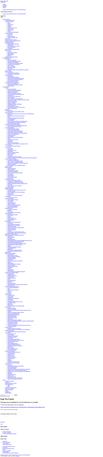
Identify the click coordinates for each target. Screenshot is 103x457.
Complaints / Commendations (13, 298)
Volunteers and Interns (12, 226)
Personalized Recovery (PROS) (14, 46)
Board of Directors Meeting (13, 83)
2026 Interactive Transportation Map (14, 250)
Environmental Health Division (13, 339)
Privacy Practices (11, 347)
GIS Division (7, 196)
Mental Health (10, 45)
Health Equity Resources (12, 92)
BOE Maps (10, 114)
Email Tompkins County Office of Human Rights (17, 232)
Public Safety (7, 50)
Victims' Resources (11, 169)
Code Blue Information (12, 326)
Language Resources (11, 135)
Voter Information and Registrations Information (17, 122)
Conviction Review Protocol (13, 171)
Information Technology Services (11, 233)
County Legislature (8, 71)
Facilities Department (9, 187)
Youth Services (8, 363)
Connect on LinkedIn (7, 432)
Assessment (7, 58)
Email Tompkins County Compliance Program (16, 165)
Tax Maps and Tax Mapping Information (15, 63)
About (4, 379)
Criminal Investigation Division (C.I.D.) (15, 301)
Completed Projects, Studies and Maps (15, 244)
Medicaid (9, 25)
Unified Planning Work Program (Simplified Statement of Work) (20, 240)
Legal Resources (11, 174)
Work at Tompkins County (13, 37)
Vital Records (10, 346)
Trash (9, 288)
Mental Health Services (12, 337)
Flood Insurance (11, 76)
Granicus (17, 455)
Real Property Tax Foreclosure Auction (15, 195)
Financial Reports (11, 193)
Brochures (10, 210)
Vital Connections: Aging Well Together (15, 98)
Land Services (10, 149)
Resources (10, 282)
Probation (9, 55)
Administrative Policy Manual (13, 128)
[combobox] (6, 11)
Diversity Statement (6, 442)
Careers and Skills (8, 33)
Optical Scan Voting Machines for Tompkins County (17, 121)
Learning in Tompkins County (11, 387)
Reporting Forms (11, 220)
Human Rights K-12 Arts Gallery (14, 225)
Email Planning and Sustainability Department (16, 271)
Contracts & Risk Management (13, 129)
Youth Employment (11, 36)
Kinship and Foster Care (12, 27)
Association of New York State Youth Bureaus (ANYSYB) (19, 369)
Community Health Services (13, 341)
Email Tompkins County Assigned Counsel (16, 111)
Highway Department (9, 198)
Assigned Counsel (8, 110)
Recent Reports (10, 136)
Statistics (9, 245)
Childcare (9, 26)
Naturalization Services (12, 150)
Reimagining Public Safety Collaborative (15, 137)
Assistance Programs (9, 21)
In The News (10, 155)
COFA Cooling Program (12, 108)
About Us (9, 291)
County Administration (9, 127)
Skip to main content (4, 0)
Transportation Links (11, 247)
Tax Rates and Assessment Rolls (14, 64)
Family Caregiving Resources (13, 91)
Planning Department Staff (13, 266)
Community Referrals (12, 229)
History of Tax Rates (11, 66)
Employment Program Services (13, 314)
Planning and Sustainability (10, 253)
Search (1, 394)
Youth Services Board (12, 376)
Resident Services (14, 407)
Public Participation (11, 239)
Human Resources (8, 213)
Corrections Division (11, 302)
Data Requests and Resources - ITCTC (15, 251)
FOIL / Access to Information (13, 134)
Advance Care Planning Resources (14, 93)
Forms (9, 116)
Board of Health (8, 70)
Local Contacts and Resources (13, 80)
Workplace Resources (12, 228)
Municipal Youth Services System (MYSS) (16, 366)
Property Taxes (10, 194)
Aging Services (10, 28)
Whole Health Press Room (13, 348)
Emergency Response (9, 179)
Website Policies (8, 392)
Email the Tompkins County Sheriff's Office (16, 305)
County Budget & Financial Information (15, 130)
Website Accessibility (12, 164)
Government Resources (7, 57)
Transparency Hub (11, 285)
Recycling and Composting (13, 287)
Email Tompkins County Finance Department (16, 192)
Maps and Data (10, 262)
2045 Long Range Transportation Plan (15, 242)
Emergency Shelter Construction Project (12, 40)
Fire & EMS (10, 184)
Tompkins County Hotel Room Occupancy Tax (17, 189)
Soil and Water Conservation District (12, 82)
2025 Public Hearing (11, 105)
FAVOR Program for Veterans (13, 152)
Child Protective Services (12, 317)
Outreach (9, 290)
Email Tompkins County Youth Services (15, 377)
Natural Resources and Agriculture (14, 264)
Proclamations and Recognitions (14, 73)
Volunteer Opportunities (12, 100)
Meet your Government (9, 388)
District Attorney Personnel (13, 170)
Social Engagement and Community (14, 90)
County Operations (11, 265)
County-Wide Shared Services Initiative (15, 131)
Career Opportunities (11, 283)
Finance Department (9, 188)
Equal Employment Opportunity (14, 224)
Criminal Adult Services (12, 275)
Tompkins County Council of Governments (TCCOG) (18, 143)
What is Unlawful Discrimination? (14, 222)
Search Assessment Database (13, 62)
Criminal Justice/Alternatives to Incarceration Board (17, 133)
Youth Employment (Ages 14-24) (14, 352)
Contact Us (10, 293)
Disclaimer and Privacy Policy (11, 383)
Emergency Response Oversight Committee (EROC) (18, 183)
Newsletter (10, 360)
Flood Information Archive (13, 81)
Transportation (10, 269)
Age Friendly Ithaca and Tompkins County (16, 94)
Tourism (9, 268)
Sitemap (6, 390)
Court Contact (10, 173)
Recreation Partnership (12, 368)
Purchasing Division (11, 191)
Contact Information (11, 119)
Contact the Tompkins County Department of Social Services (19, 325)
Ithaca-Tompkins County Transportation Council (14, 235)
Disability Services (11, 356)
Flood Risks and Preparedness (13, 77)
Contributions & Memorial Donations (15, 104)
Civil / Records (10, 300)
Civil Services (10, 148)
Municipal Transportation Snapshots (14, 246)
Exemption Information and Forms (14, 61)
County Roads (10, 201)
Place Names (10, 211)
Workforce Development (10, 350)
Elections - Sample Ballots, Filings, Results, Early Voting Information (21, 113)
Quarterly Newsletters (12, 374)
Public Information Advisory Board (14, 126)
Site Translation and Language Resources (10, 452)
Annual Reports (11, 273)
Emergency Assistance (12, 309)
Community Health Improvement (14, 344)
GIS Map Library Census (12, 197)
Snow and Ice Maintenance (13, 206)
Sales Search (10, 68)
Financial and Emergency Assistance (14, 319)
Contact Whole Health (12, 349)
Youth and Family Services (13, 322)
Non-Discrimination (9, 389)
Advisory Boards (11, 254)
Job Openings (10, 338)
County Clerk (7, 38)
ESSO (9, 279)
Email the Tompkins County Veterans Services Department (19, 329)
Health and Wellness (9, 42)
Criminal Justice (11, 175)
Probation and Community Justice (11, 272)
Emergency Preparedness (12, 52)
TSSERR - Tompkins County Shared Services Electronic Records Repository (22, 157)
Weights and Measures (9, 330)
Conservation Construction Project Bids (15, 84)
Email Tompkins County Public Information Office (17, 125)
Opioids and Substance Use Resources (15, 345)
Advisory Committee (11, 102)
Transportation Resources (12, 315)
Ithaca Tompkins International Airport (12, 49)
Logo (1, 424)
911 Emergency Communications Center (15, 181)
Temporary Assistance (12, 308)
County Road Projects (12, 202)
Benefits (9, 216)
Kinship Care (10, 318)
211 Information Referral (10, 20)
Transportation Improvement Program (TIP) (16, 241)
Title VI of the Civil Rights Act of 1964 (15, 160)
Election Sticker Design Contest (14, 123)
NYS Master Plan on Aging (13, 106)
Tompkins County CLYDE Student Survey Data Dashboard (19, 371)
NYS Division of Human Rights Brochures (16, 227)
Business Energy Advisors (13, 255)
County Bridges (11, 200)
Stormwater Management (12, 207)
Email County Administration (13, 142)
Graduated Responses (12, 277)
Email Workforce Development (13, 362)
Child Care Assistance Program (13, 313)
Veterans (9, 31)
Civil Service (10, 215)
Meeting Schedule (11, 237)
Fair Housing (10, 223)
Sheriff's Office (10, 54)
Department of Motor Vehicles (11, 39)
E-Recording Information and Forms (14, 156)
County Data (10, 140)
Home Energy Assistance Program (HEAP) (16, 312)
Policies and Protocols (12, 168)
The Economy (10, 259)
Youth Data (10, 372)
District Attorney (11, 53)
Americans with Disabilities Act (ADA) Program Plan (18, 163)
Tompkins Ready (11, 186)
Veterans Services (8, 327)
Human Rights (10, 29)
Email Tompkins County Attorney (14, 145)
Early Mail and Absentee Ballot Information (16, 118)
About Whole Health (11, 333)
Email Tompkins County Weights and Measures (17, 331)
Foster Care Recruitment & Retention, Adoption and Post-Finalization (21, 320)
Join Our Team (10, 296)
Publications (10, 373)
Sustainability (10, 267)
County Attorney (8, 144)
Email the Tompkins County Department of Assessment (18, 69)
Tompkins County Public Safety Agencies (15, 182)
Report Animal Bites (11, 47)
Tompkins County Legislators (13, 72)
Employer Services (11, 355)
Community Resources (12, 357)
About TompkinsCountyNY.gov (9, 446)
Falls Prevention (11, 95)
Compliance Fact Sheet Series (13, 159)
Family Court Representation (13, 32)
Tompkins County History (12, 209)
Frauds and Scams (11, 97)
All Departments (6, 86)
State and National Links (12, 101)
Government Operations (9, 41)
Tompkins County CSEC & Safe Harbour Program (17, 370)
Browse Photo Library (7, 444)
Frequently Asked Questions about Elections (16, 115)
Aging (6, 87)
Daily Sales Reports (11, 67)
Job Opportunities (11, 85)
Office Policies (10, 304)
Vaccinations (10, 48)
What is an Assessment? (12, 60)
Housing (9, 23)
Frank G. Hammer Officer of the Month (15, 172)
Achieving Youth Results (12, 367)
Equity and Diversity (9, 384)
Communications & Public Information (12, 124)
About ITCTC (10, 236)
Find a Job (10, 35)
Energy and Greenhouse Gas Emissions (15, 260)
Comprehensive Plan (11, 258)
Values (9, 138)
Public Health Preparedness (13, 343)
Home (1, 396)
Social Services (10, 24)
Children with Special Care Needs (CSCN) (16, 340)
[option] (53, 9)
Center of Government (9, 381)
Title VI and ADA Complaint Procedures (15, 162)
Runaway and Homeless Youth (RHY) (15, 378)
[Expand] (10, 19)
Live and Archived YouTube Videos (9, 433)
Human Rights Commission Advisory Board (16, 231)
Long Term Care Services (12, 324)
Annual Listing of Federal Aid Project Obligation (17, 243)
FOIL (4, 449)
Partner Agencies (11, 358)
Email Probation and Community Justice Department (17, 284)
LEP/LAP (9, 230)
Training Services (11, 354)
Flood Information (8, 75)
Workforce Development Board (13, 361)
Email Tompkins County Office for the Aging (16, 107)
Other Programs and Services (13, 289)
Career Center (10, 34)
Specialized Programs (12, 280)
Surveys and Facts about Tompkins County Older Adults (18, 99)
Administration (10, 297)
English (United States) (14, 9)
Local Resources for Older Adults (14, 96)
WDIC (9, 385)
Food (9, 22)
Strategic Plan (10, 141)
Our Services (10, 364)
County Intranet (6, 443)
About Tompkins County (40, 407)
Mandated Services (11, 274)
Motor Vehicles (8, 252)
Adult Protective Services (12, 323)
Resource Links (11, 375)
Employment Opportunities (13, 214)
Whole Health (7, 332)
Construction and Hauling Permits (14, 204)
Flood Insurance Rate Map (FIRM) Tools (15, 79)
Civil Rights (10, 238)
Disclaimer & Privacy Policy (5, 454)
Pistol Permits (10, 151)
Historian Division (8, 208)
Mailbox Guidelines (11, 203)
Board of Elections (8, 112)
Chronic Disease (11, 342)
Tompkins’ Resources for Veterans (14, 328)
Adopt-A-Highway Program (13, 199)
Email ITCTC (10, 248)
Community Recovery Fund (13, 139)
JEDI (9, 386)
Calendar (9, 359)
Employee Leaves (11, 217)
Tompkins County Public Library (11, 56)
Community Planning (12, 257)
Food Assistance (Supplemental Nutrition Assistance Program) (19, 310)
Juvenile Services (11, 276)
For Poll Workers (11, 120)
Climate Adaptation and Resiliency (14, 256)
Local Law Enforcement (12, 177)
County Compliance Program (10, 158)
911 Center (10, 51)
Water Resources (11, 270)
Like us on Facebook (7, 431)
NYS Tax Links (11, 65)
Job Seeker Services (11, 353)
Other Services (10, 154)
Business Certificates (11, 153)
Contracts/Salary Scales (12, 218)
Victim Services (11, 281)
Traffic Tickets (10, 178)
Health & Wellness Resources (13, 43)
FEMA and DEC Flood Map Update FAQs (16, 78)
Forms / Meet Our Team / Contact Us (15, 185)
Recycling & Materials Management (12, 286)
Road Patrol (10, 303)
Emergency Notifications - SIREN (14, 180)
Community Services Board (13, 335)
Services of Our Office (12, 89)
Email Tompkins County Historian (14, 212)
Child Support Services (12, 316)
